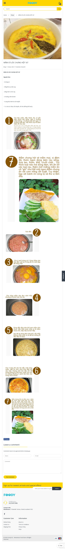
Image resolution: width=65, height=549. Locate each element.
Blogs (12, 15)
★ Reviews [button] (63, 276)
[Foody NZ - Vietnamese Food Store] (32, 3)
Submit (57, 488)
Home (5, 15)
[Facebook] (4, 514)
